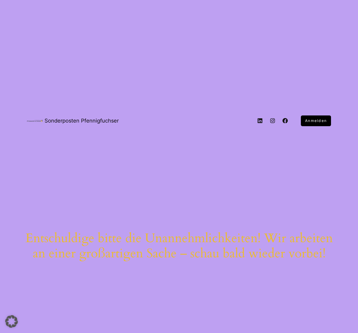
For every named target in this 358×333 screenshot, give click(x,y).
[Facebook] (285, 121)
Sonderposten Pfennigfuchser (82, 121)
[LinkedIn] (260, 121)
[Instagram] (272, 121)
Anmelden (316, 120)
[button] (11, 321)
